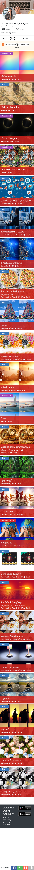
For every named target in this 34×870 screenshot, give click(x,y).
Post (25, 38)
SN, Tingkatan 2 (10, 44)
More (17, 48)
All (3, 44)
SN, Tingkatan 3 (23, 44)
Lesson (8, 38)
